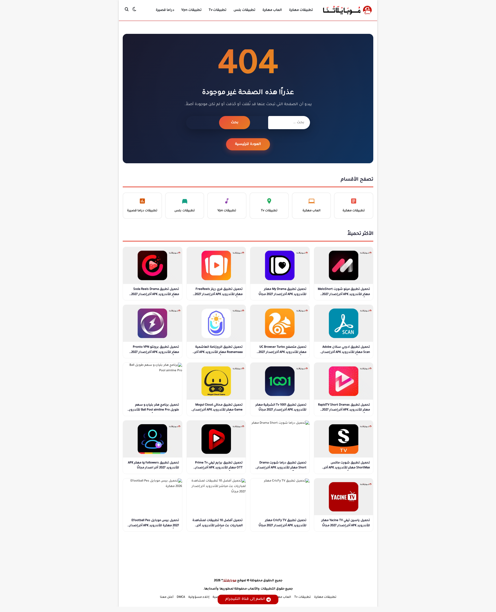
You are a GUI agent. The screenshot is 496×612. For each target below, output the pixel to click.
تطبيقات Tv (217, 10)
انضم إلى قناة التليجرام (245, 599)
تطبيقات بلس (244, 10)
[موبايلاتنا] (347, 10)
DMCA (181, 597)
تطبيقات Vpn (191, 10)
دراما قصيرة (165, 10)
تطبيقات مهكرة (301, 10)
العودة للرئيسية (248, 144)
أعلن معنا (166, 597)
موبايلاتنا (229, 581)
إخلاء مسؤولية (198, 597)
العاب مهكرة (272, 10)
